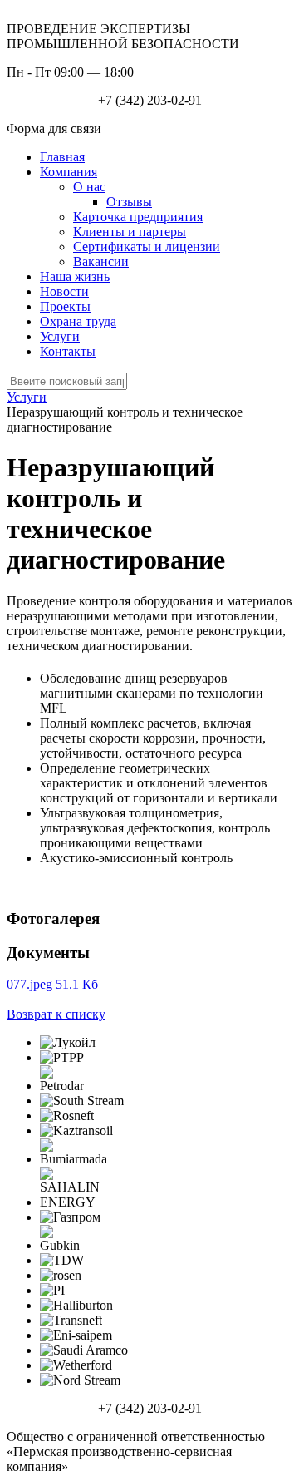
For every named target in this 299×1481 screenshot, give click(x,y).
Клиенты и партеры (129, 232)
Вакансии (101, 261)
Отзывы (129, 202)
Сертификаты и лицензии (146, 246)
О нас (89, 187)
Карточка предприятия (138, 217)
